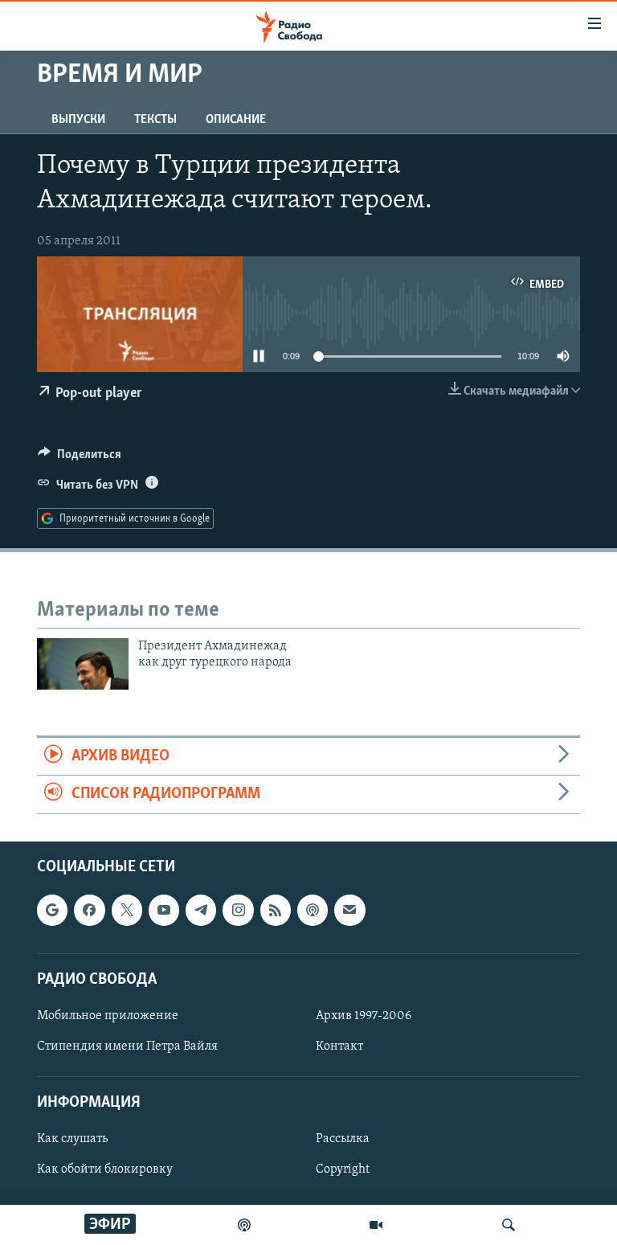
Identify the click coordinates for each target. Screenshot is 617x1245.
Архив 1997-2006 (363, 1016)
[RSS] (275, 910)
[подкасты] (244, 1225)
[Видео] (376, 1225)
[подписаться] (349, 910)
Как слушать (72, 1138)
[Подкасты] (312, 910)
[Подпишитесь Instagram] (238, 910)
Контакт (339, 1046)
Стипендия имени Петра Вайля (127, 1046)
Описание (236, 119)
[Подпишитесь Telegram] (201, 910)
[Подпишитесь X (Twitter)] (127, 910)
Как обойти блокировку (105, 1169)
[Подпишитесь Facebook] (89, 910)
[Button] (79, 458)
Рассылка (343, 1138)
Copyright (343, 1169)
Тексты (155, 119)
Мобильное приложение (107, 1016)
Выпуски (78, 119)
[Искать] (508, 1225)
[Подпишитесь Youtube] (164, 910)
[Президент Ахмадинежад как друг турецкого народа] (83, 664)
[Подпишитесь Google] (52, 910)
